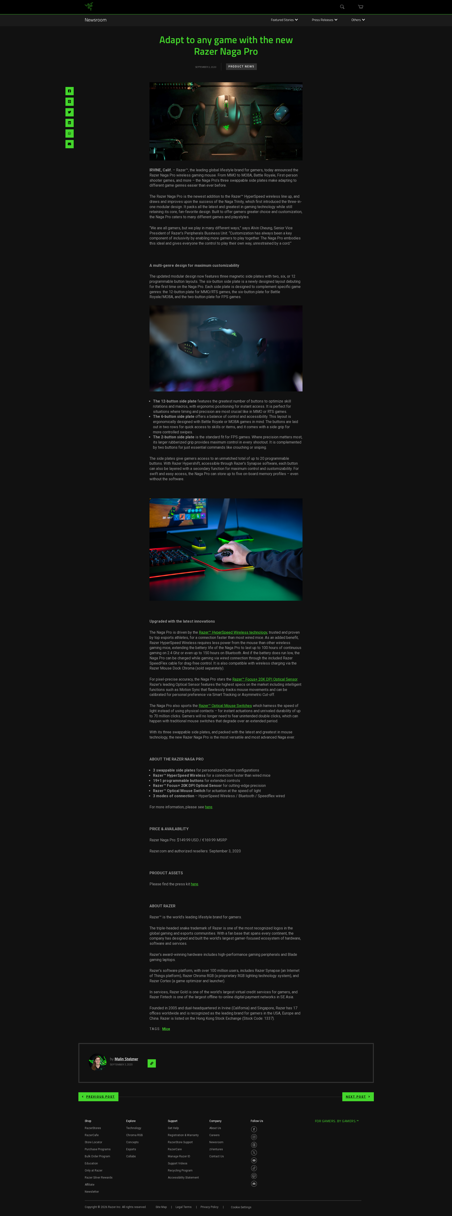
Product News (241, 66)
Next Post (356, 1096)
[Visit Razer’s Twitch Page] (254, 1176)
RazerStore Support (180, 1142)
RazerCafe (92, 1135)
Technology (133, 1128)
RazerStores (93, 1128)
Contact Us (216, 1156)
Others (356, 20)
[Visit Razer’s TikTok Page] (254, 1168)
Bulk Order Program (97, 1156)
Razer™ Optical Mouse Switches (225, 705)
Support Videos (177, 1163)
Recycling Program (180, 1170)
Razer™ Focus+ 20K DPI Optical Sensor (264, 679)
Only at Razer (93, 1170)
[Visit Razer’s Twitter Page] (254, 1152)
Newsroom (96, 20)
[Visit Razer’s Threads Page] (254, 1145)
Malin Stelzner (126, 1059)
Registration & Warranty (183, 1135)
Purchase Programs (98, 1149)
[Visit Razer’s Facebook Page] (254, 1129)
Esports (131, 1149)
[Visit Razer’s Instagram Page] (254, 1137)
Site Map (161, 1207)
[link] (89, 7)
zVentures (216, 1149)
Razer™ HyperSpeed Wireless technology (233, 632)
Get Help (173, 1128)
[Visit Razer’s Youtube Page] (254, 1160)
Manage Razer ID (179, 1156)
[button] (88, 1122)
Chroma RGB (134, 1135)
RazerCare (175, 1149)
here (208, 807)
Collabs (131, 1156)
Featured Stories (282, 20)
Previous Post (100, 1096)
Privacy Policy (209, 1207)
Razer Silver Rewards (99, 1177)
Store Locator (93, 1142)
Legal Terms (184, 1207)
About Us (215, 1128)
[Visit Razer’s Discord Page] (254, 1183)
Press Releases (322, 20)
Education (91, 1163)
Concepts (132, 1142)
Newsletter (92, 1191)
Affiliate (89, 1184)
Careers (214, 1135)
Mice (166, 1029)
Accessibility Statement (183, 1177)
